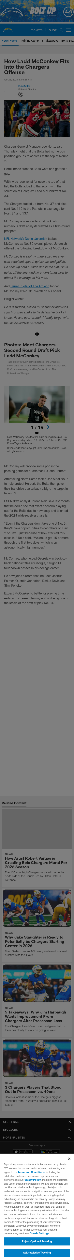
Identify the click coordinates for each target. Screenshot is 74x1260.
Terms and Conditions (31, 1172)
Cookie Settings (39, 1233)
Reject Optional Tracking (37, 1241)
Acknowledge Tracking (37, 1252)
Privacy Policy (32, 1179)
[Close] (69, 1158)
